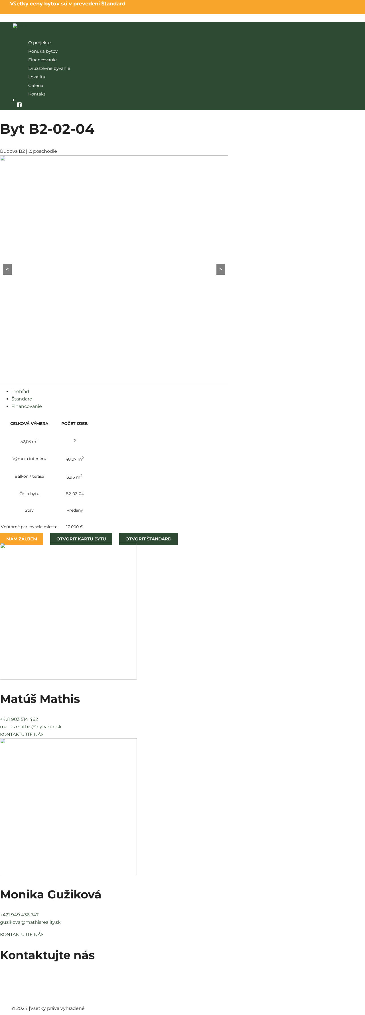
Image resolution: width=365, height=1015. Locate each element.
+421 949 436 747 (19, 915)
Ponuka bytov (43, 51)
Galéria (35, 85)
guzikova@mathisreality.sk (30, 922)
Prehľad (20, 391)
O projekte (39, 42)
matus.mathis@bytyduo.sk (31, 726)
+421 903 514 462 (19, 719)
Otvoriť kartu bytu (81, 539)
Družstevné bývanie (49, 68)
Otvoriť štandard (148, 539)
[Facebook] (19, 105)
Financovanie (42, 59)
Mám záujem (21, 539)
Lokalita (36, 77)
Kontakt (36, 94)
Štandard (22, 399)
